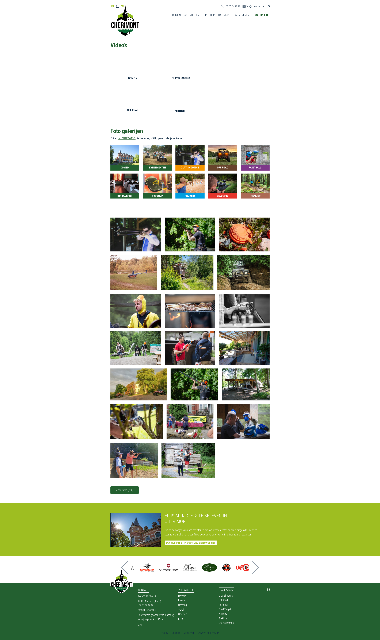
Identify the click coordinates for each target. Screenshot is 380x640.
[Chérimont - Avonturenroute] (125, 21)
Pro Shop (209, 15)
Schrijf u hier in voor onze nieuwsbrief (190, 542)
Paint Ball (223, 604)
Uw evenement (226, 622)
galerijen (261, 15)
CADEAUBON (226, 589)
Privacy (164, 632)
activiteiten (191, 15)
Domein (176, 15)
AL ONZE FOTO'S (127, 138)
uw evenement (242, 15)
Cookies (176, 632)
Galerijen (182, 614)
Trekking (223, 618)
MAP (140, 624)
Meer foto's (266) (124, 490)
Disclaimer (188, 632)
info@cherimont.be (255, 6)
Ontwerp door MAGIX (208, 632)
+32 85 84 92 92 (232, 6)
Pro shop (182, 600)
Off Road (223, 600)
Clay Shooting (226, 595)
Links (180, 618)
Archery (223, 613)
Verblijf (181, 609)
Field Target (225, 609)
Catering (223, 15)
